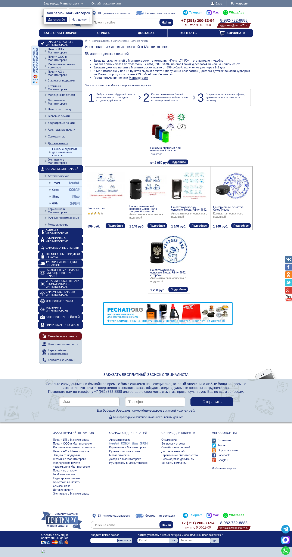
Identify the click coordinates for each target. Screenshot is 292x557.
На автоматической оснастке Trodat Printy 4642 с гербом (168, 272)
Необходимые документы (177, 459)
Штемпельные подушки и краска (63, 256)
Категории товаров (60, 33)
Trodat (56, 183)
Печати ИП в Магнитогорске (57, 51)
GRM (55, 203)
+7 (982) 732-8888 (108, 391)
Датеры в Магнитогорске (57, 232)
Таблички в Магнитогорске (57, 309)
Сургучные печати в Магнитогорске (60, 293)
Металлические (58, 224)
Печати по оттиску (60, 109)
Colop (55, 189)
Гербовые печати (59, 116)
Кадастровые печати (61, 122)
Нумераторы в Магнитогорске (57, 240)
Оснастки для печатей (62, 168)
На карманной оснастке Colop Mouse (228, 208)
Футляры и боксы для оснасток (61, 264)
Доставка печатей (172, 451)
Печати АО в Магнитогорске (57, 73)
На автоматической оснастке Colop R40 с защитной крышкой (143, 209)
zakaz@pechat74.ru (236, 25)
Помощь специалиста (63, 344)
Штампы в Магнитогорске (57, 87)
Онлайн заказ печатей (175, 447)
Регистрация (240, 3)
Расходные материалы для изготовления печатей (62, 273)
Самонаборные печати (62, 247)
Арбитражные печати (61, 129)
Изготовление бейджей (63, 317)
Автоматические (58, 176)
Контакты (189, 33)
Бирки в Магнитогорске (63, 325)
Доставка (146, 33)
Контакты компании (61, 360)
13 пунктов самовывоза (113, 13)
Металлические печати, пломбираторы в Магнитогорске (63, 283)
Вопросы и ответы (173, 443)
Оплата (103, 33)
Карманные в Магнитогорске (57, 210)
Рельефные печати (59, 301)
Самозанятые (56, 136)
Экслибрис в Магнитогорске (57, 161)
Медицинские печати (61, 94)
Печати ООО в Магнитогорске (57, 58)
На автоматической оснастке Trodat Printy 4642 (188, 208)
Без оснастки (96, 208)
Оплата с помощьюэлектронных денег (55, 536)
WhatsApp (236, 12)
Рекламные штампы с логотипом (62, 66)
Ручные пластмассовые (63, 217)
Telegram (195, 12)
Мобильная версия (224, 468)
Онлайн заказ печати (106, 3)
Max (216, 12)
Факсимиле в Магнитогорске (57, 102)
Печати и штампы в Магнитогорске (110, 41)
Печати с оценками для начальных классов (165, 149)
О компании (169, 439)
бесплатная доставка (160, 13)
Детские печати (58, 143)
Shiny (55, 196)
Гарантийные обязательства (58, 352)
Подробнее (178, 162)
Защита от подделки (61, 80)
